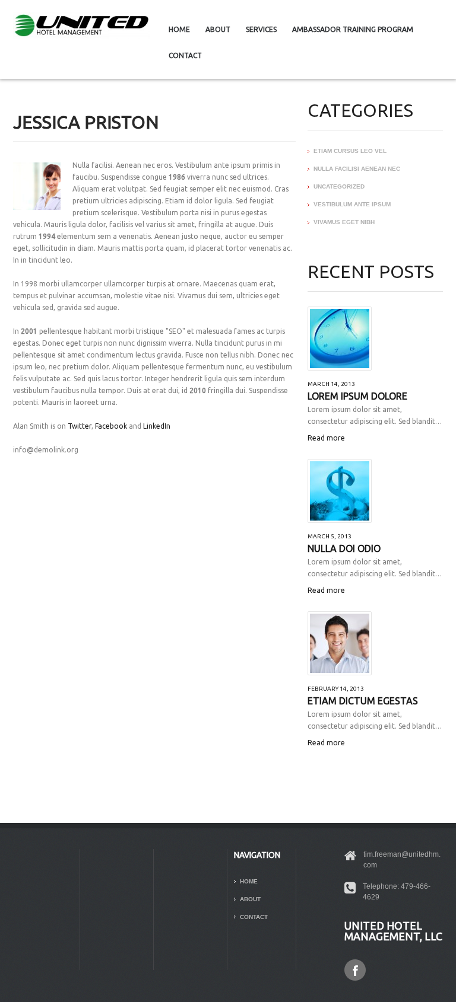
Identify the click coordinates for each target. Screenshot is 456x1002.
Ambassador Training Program (352, 29)
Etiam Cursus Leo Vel (350, 151)
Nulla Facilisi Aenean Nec (357, 168)
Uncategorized (339, 186)
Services (261, 29)
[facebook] (355, 969)
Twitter (79, 426)
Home (179, 29)
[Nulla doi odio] (339, 491)
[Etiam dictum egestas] (339, 643)
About (217, 29)
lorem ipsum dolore (357, 396)
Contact (185, 55)
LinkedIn (156, 426)
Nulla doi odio (344, 548)
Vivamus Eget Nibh (344, 222)
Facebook (111, 426)
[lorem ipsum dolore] (339, 338)
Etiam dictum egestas (363, 700)
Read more (326, 438)
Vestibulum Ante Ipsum (352, 204)
